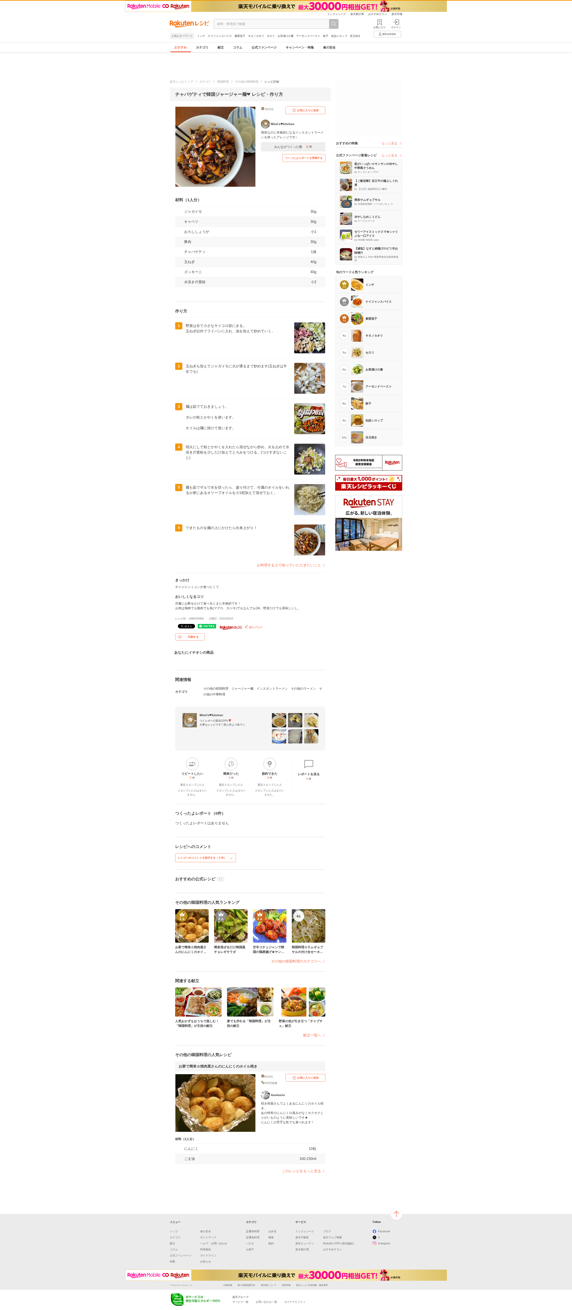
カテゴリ (202, 47)
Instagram (384, 1243)
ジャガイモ (193, 211)
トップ (174, 1231)
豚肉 (187, 242)
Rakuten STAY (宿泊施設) (338, 1243)
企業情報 (227, 1285)
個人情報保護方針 (246, 1285)
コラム (237, 47)
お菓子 (250, 1249)
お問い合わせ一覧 (266, 1302)
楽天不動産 (302, 1237)
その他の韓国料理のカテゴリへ (296, 961)
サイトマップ (208, 1237)
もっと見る (389, 143)
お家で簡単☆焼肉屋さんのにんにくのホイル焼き (218, 1066)
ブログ (327, 1231)
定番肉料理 (252, 1231)
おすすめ (180, 47)
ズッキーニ (193, 272)
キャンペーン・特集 (300, 47)
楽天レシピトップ (181, 81)
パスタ (250, 1243)
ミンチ (201, 36)
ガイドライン (208, 1255)
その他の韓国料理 (246, 81)
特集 (172, 1261)
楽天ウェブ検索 (332, 1237)
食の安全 (329, 47)
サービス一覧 (240, 1302)
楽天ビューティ (304, 1243)
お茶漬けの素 (286, 36)
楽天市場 (396, 14)
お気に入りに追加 (308, 110)
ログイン (396, 27)
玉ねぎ (189, 262)
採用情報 (286, 1285)
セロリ (271, 36)
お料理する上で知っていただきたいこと (289, 565)
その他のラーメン (303, 688)
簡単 (271, 1237)
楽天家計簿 (357, 14)
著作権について (268, 1285)
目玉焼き (355, 36)
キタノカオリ (256, 36)
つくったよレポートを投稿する (304, 157)
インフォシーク (336, 14)
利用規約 (205, 1249)
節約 (271, 1243)
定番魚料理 (252, 1237)
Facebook (384, 1231)
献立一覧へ (312, 1035)
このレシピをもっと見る (301, 1171)
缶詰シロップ (339, 36)
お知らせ (205, 1261)
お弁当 (272, 1231)
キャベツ (191, 222)
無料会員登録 (389, 34)
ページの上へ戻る (396, 1214)
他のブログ (255, 627)
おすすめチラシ (377, 14)
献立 (221, 47)
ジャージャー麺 (242, 688)
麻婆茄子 (240, 36)
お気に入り (379, 27)
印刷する (193, 636)
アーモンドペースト (308, 36)
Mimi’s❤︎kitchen (211, 715)
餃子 (325, 36)
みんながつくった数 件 (293, 147)
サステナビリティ (295, 1302)
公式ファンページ (264, 47)
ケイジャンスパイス (220, 36)
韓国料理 (223, 81)
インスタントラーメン (272, 688)
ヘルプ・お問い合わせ (213, 1243)
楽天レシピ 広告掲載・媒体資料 (312, 1285)
